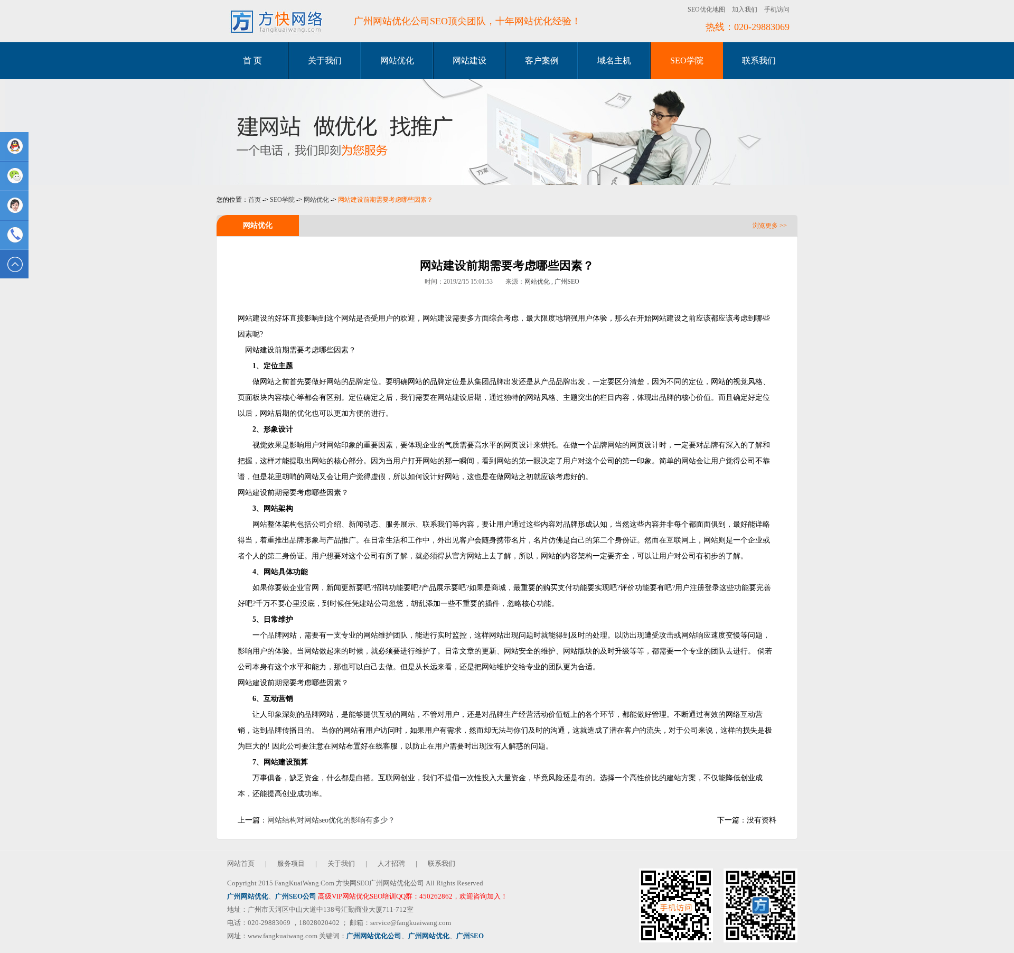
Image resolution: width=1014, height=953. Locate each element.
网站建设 (469, 60)
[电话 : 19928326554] (14, 235)
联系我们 (759, 60)
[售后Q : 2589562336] (14, 205)
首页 (254, 199)
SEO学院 (686, 60)
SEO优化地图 (706, 9)
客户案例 (542, 60)
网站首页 (241, 863)
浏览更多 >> (770, 225)
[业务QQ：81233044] (14, 146)
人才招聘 (391, 863)
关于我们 (325, 60)
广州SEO (567, 281)
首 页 (252, 60)
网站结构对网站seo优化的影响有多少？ (331, 820)
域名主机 (614, 60)
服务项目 (291, 863)
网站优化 (397, 60)
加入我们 (744, 9)
